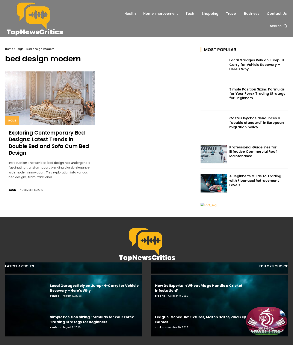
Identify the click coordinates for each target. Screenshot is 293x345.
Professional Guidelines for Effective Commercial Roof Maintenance (253, 152)
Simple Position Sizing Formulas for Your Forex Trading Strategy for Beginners (257, 94)
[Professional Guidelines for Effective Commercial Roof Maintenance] (214, 154)
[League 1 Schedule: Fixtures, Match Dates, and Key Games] (266, 321)
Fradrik (160, 296)
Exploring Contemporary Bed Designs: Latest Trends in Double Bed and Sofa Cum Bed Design (49, 142)
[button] (279, 26)
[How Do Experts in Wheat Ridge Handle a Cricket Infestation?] (266, 290)
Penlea (54, 296)
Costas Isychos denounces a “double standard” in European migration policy (256, 123)
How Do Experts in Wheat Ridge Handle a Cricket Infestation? (199, 288)
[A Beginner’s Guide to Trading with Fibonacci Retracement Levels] (214, 183)
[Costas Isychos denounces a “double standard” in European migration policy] (214, 125)
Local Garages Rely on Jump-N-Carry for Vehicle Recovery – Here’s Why (257, 65)
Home (9, 49)
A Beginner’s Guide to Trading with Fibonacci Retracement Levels (255, 181)
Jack (12, 190)
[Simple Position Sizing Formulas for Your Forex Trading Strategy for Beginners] (214, 96)
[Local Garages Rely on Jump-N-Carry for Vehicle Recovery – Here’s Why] (214, 67)
